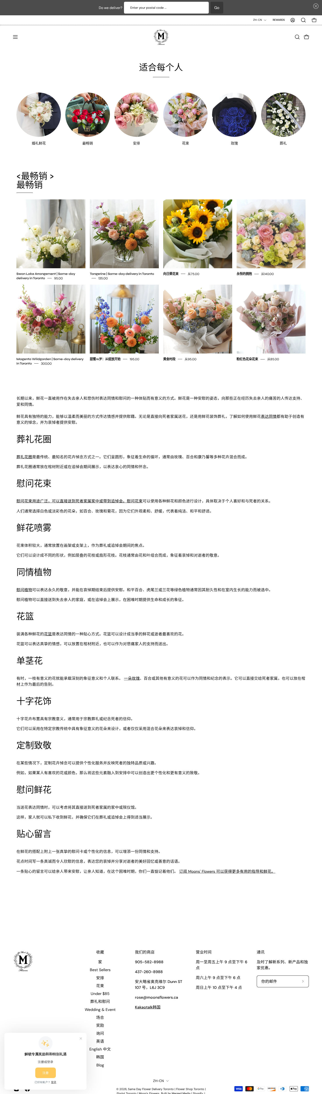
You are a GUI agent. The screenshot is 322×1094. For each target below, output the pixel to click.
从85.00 (273, 359)
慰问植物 (24, 589)
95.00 (58, 278)
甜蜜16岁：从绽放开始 (105, 359)
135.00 (103, 278)
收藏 (100, 952)
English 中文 (100, 1049)
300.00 (46, 363)
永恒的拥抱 (244, 273)
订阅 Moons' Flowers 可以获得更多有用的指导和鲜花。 (227, 871)
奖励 (100, 1025)
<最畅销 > (35, 180)
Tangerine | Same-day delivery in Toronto (122, 273)
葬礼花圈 (24, 457)
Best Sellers (100, 969)
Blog (100, 1065)
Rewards (279, 20)
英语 (100, 1041)
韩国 (100, 1057)
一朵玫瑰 (132, 678)
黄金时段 (169, 359)
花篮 (48, 634)
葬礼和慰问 (100, 1001)
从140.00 (267, 274)
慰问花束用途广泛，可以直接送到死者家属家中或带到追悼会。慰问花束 (79, 501)
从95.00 (190, 359)
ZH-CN (257, 20)
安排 (100, 977)
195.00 (134, 359)
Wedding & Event (100, 1009)
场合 (100, 1017)
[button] (314, 6)
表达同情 (269, 416)
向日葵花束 (171, 273)
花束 (100, 985)
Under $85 (100, 993)
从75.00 (193, 274)
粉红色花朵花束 (247, 359)
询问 (100, 1033)
